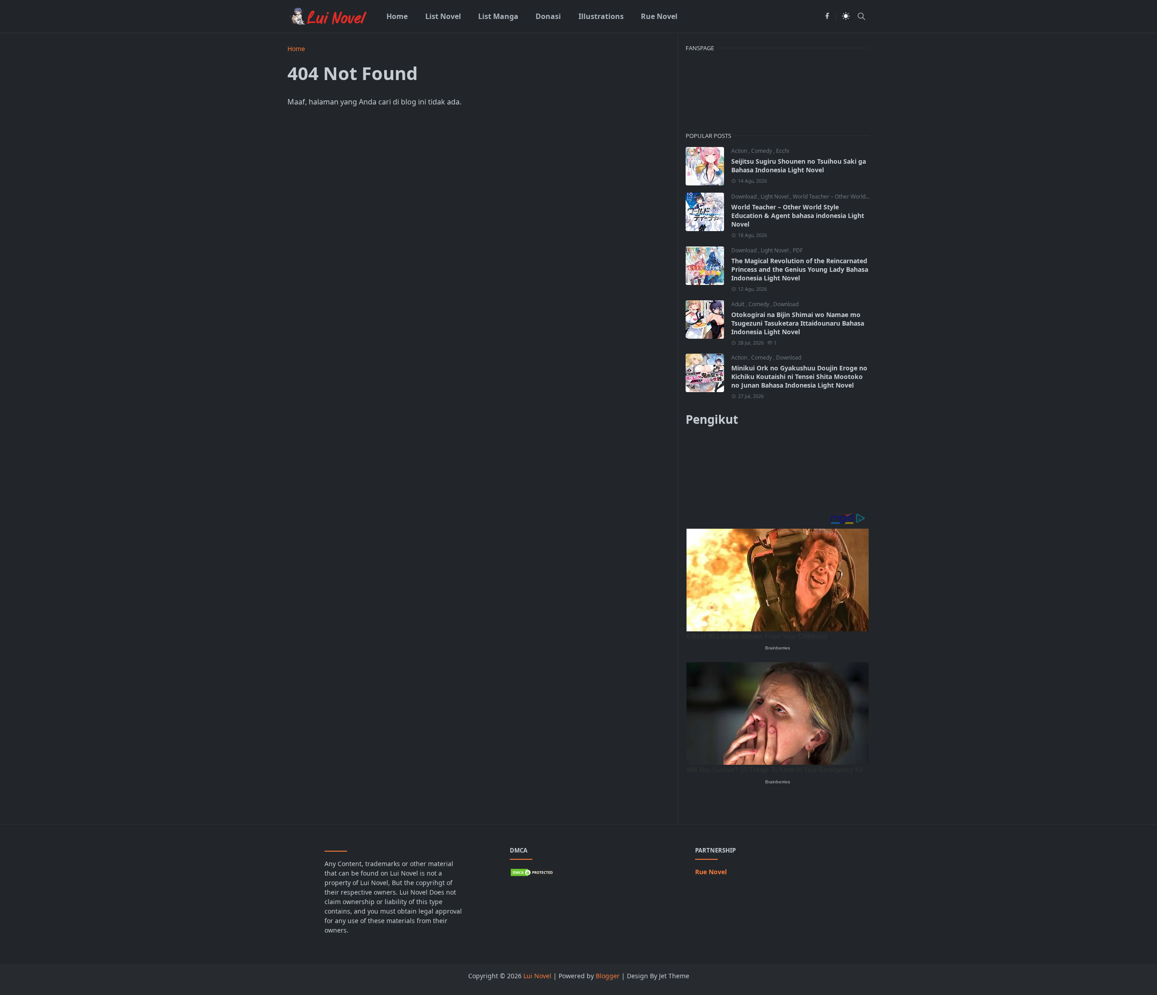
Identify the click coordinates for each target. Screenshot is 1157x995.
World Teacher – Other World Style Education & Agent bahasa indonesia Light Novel (797, 215)
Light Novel (775, 196)
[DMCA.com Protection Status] (532, 871)
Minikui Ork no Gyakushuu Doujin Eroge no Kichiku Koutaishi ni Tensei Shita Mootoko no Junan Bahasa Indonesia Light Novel (799, 376)
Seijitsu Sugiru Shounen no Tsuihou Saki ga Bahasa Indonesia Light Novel (798, 165)
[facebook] (827, 16)
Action (739, 151)
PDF (798, 250)
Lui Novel (537, 975)
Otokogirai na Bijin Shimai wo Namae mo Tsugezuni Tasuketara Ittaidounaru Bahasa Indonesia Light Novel (797, 323)
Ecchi (782, 151)
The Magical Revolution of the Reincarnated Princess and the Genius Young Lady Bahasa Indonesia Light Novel (799, 269)
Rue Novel (711, 871)
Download (744, 196)
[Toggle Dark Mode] (845, 16)
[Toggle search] (861, 16)
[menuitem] (397, 16)
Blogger (608, 975)
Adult (738, 304)
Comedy (762, 151)
